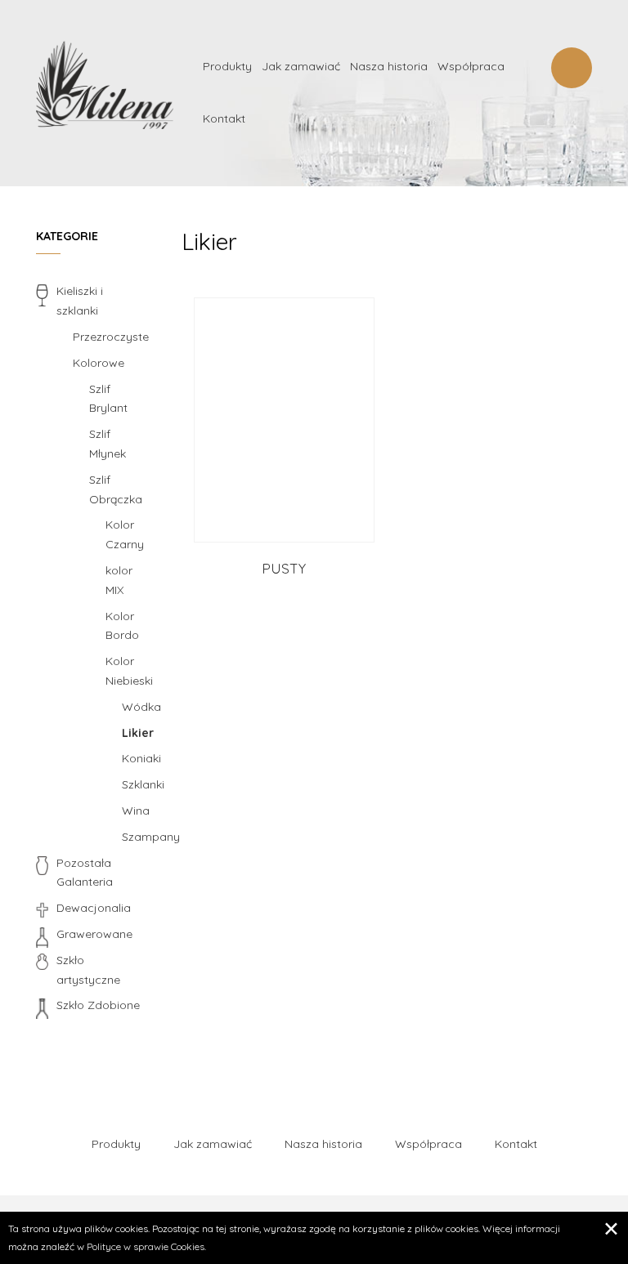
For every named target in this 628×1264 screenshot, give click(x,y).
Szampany (139, 836)
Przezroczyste (111, 336)
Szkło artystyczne (88, 970)
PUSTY (284, 568)
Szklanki (139, 784)
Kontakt (224, 118)
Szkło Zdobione (98, 1005)
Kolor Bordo (122, 626)
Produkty (227, 66)
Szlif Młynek (107, 444)
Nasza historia (389, 66)
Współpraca (471, 66)
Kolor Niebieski (129, 671)
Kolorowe (98, 362)
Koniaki (139, 758)
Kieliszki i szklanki (79, 301)
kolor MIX (118, 580)
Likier (138, 733)
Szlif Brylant (108, 399)
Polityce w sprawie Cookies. (146, 1246)
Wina (136, 810)
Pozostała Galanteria (84, 872)
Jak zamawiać (301, 66)
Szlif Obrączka (115, 489)
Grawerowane (94, 934)
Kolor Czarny (124, 534)
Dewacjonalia (93, 907)
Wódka (139, 706)
